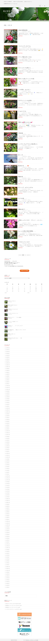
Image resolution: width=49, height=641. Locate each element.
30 (36, 291)
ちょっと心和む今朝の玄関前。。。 (27, 231)
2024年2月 (7, 404)
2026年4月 (8, 355)
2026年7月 (7, 349)
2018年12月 (8, 521)
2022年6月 (7, 442)
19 (12, 289)
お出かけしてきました (9, 603)
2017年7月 (7, 553)
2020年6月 (8, 487)
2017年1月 (7, 564)
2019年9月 (7, 504)
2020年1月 (7, 496)
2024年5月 (7, 398)
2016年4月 (7, 581)
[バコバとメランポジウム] (10, 49)
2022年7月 (7, 440)
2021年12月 (8, 453)
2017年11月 (8, 545)
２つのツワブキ (22, 111)
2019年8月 (7, 506)
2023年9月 (7, 413)
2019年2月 (7, 517)
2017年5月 (7, 557)
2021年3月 (7, 470)
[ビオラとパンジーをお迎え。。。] (10, 104)
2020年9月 (8, 481)
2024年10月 (8, 389)
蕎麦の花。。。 (22, 176)
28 (24, 291)
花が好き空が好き (18, 11)
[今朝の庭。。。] (10, 136)
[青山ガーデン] (24, 634)
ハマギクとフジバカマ (24, 242)
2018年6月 (8, 532)
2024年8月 (8, 393)
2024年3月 (7, 402)
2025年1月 (7, 383)
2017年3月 (7, 560)
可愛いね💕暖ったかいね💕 (25, 122)
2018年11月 (8, 523)
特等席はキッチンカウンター (13, 309)
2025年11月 (8, 364)
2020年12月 (8, 476)
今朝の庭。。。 (22, 133)
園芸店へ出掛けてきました (12, 305)
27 (18, 291)
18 (7, 289)
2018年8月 (8, 528)
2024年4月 (7, 400)
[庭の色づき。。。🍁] (10, 169)
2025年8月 (7, 370)
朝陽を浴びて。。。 (23, 209)
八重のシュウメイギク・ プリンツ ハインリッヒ (30, 221)
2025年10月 (8, 366)
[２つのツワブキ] (10, 114)
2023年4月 (7, 423)
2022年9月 (7, 436)
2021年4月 (7, 468)
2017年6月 (7, 555)
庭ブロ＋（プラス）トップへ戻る (32, 640)
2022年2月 (7, 449)
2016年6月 (8, 577)
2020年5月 (7, 489)
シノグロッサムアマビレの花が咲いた (28, 144)
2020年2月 (7, 494)
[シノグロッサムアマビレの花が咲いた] (10, 147)
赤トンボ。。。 (22, 155)
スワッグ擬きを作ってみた (25, 57)
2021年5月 (7, 466)
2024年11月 (8, 387)
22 (30, 289)
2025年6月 (7, 374)
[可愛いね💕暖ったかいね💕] (10, 125)
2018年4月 (7, 536)
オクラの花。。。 (22, 198)
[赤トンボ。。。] (10, 158)
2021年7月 (7, 462)
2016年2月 (7, 585)
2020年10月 (8, 479)
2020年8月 (8, 483)
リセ (17, 607)
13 (18, 288)
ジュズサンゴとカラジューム (13, 313)
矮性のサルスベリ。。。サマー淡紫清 (14, 317)
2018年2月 (7, 540)
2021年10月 (8, 457)
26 (12, 291)
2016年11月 (8, 568)
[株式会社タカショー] (24, 626)
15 (30, 288)
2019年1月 (7, 519)
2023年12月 (8, 408)
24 (41, 289)
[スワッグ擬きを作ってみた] (10, 60)
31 (41, 291)
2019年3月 (7, 515)
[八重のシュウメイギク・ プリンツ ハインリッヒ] (10, 223)
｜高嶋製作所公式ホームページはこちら (10, 3)
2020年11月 (8, 477)
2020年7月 (7, 485)
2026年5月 (7, 353)
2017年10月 (8, 547)
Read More (20, 35)
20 (18, 289)
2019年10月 (8, 502)
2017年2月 (7, 562)
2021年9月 (7, 459)
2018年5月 (7, 534)
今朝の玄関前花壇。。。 (24, 30)
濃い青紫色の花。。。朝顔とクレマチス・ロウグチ (17, 329)
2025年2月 (7, 381)
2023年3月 (7, 425)
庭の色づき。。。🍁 (23, 165)
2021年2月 (7, 472)
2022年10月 (8, 434)
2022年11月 (8, 432)
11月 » (28, 292)
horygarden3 (16, 603)
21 (24, 289)
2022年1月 (7, 451)
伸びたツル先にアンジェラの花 (26, 78)
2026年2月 (7, 359)
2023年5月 (7, 421)
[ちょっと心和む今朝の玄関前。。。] (10, 234)
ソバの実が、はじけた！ (24, 89)
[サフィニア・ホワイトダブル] (10, 191)
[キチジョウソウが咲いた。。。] (10, 71)
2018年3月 (7, 538)
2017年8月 (7, 551)
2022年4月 (7, 445)
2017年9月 (7, 549)
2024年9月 (7, 391)
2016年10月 (8, 570)
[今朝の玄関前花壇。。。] (10, 36)
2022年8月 (7, 438)
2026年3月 (7, 357)
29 (30, 291)
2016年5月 (7, 579)
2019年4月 (7, 513)
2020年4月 (8, 491)
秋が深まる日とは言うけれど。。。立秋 (15, 338)
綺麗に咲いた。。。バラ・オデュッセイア (15, 325)
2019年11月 (8, 500)
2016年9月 (7, 572)
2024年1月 (7, 406)
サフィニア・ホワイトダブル (25, 187)
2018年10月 (8, 525)
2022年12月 (8, 430)
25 (7, 291)
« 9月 (5, 292)
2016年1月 (7, 587)
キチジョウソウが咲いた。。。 (26, 67)
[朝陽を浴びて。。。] (10, 212)
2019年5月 (7, 511)
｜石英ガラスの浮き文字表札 (18, 1)
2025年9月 (7, 368)
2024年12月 (8, 385)
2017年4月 (7, 559)
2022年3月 (7, 447)
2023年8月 (7, 415)
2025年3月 (7, 379)
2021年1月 (7, 474)
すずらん (29, 31)
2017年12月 (8, 543)
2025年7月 (7, 372)
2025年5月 (7, 376)
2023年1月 (7, 428)
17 (41, 288)
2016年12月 (8, 566)
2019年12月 (8, 498)
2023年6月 (7, 419)
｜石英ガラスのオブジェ (28, 1)
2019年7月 (7, 508)
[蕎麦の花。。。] (10, 180)
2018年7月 (7, 530)
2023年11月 (8, 410)
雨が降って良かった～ (12, 333)
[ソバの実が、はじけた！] (10, 93)
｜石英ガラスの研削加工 (7, 1)
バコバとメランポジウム (24, 46)
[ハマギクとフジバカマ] (10, 245)
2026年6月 (8, 351)
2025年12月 (8, 362)
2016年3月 (7, 583)
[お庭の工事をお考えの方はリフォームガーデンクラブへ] (24, 618)
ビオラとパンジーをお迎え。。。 (26, 100)
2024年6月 (8, 396)
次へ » (28, 255)
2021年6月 (7, 464)
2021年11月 (8, 455)
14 (24, 288)
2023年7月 (7, 417)
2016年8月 (8, 574)
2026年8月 (8, 347)
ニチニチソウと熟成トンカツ (13, 321)
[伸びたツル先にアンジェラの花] (10, 82)
